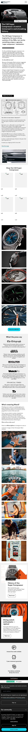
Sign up (14, 702)
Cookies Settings (14, 721)
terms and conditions (9, 697)
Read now (7, 635)
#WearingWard (10, 425)
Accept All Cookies (14, 729)
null (2, 189)
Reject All (14, 725)
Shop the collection (14, 329)
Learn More (12, 718)
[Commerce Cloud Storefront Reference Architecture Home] (5, 2)
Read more (12, 595)
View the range (5, 146)
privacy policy (21, 697)
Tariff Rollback (14, 678)
